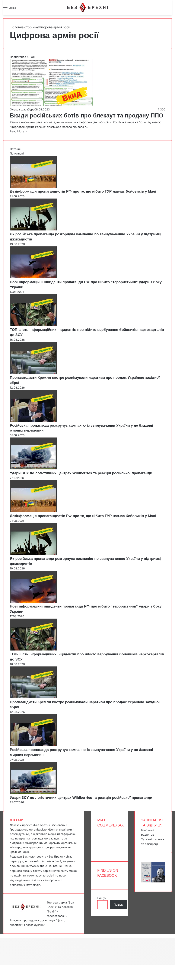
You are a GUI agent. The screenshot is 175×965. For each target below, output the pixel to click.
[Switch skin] (29, 9)
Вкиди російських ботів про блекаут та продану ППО (86, 115)
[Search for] (21, 9)
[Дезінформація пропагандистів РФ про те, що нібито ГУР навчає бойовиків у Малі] (33, 186)
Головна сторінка (24, 27)
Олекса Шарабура (22, 109)
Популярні (17, 153)
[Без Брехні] (87, 7)
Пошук (101, 898)
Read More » (18, 131)
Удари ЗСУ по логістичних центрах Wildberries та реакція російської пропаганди (81, 473)
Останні (15, 149)
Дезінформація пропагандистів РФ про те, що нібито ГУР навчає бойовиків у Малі (83, 191)
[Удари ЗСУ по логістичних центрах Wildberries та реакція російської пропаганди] (33, 468)
